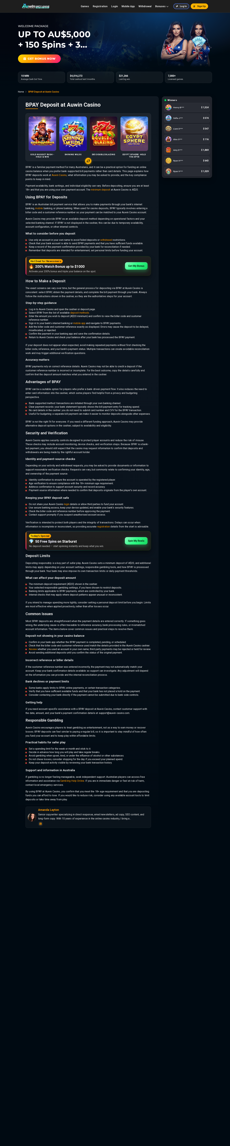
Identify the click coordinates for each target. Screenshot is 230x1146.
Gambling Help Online (72, 780)
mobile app (79, 323)
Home (21, 91)
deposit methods (79, 312)
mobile (39, 208)
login (66, 504)
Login (114, 6)
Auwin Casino (59, 175)
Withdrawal (144, 6)
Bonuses (160, 6)
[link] (187, 107)
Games (85, 6)
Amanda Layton (48, 810)
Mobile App (128, 6)
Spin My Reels (136, 540)
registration (103, 526)
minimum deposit (100, 189)
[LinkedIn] (40, 823)
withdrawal (106, 239)
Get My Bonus (136, 265)
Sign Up (201, 6)
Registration (100, 6)
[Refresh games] (88, 161)
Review (33, 649)
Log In (183, 6)
